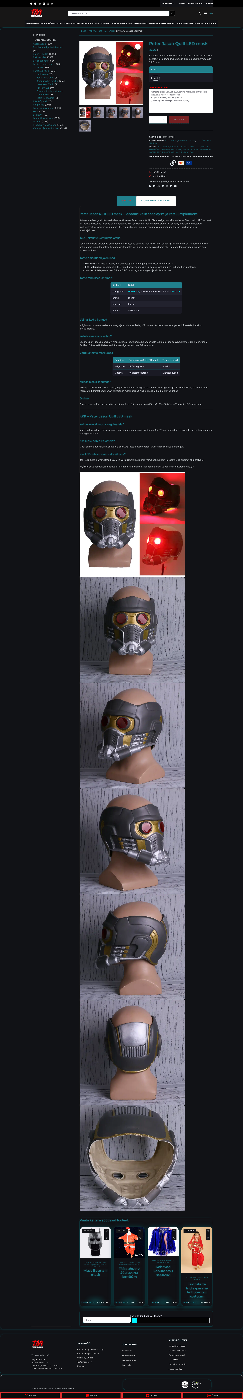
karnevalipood (202, 149)
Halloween (109, 31)
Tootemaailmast (168, 4)
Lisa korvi (179, 119)
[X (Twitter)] (44, 4)
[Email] (175, 186)
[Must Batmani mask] (95, 1242)
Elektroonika (196, 23)
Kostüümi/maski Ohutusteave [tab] (156, 201)
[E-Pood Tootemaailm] (53, 1344)
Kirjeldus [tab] (126, 201)
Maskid (176, 291)
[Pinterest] (48, 4)
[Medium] (52, 4)
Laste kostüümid (45, 84)
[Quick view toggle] (106, 1238)
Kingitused (182, 23)
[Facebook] (31, 4)
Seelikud (166, 1262)
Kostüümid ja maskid (91, 1264)
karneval (188, 149)
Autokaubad (210, 23)
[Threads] (167, 186)
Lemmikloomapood (43, 118)
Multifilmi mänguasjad (99, 1265)
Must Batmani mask (96, 1273)
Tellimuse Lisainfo (158, 87)
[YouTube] (40, 4)
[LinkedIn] (163, 186)
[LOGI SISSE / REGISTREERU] (200, 13)
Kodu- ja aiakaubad (43, 108)
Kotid (60, 23)
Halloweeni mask (172, 149)
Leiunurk (37, 114)
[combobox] (118, 13)
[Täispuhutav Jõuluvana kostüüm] (129, 1242)
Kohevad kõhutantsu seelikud (163, 1271)
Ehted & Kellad (72, 23)
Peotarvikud (43, 87)
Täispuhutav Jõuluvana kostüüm (129, 1273)
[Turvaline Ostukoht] (166, 1384)
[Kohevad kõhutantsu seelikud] (163, 1241)
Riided (43, 23)
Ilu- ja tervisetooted (136, 23)
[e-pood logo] (36, 13)
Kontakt (209, 4)
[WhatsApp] (171, 186)
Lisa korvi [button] (103, 1302)
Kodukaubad (118, 23)
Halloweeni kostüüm (182, 147)
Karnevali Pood (95, 31)
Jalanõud (38, 67)
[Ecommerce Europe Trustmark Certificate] (196, 1385)
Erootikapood (40, 60)
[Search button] (172, 13)
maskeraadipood (185, 152)
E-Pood (182, 4)
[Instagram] (35, 4)
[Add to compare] (106, 1231)
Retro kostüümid (45, 97)
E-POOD (82, 31)
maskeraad (168, 152)
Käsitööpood (40, 101)
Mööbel (52, 23)
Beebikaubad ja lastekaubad (95, 23)
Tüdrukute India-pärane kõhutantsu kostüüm (197, 1290)
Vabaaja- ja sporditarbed (162, 23)
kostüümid (155, 152)
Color (154, 69)
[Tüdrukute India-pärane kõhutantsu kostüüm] (196, 1250)
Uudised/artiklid (195, 4)
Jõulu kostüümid (125, 1262)
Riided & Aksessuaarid (45, 124)
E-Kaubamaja (32, 23)
